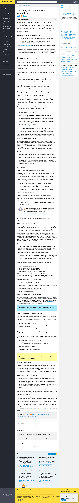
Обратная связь (33, 489)
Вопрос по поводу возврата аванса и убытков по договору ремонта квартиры (47, 480)
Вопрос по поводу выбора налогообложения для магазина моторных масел (26, 466)
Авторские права (31, 491)
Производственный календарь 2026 (69, 59)
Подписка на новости (44, 489)
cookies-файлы (70, 494)
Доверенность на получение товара (69, 71)
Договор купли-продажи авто (67, 75)
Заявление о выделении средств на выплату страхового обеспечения (35, 434)
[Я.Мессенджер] (25, 16)
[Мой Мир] (23, 16)
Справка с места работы (66, 69)
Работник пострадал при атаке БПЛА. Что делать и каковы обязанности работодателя (68, 38)
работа (33, 426)
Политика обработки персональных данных (27, 494)
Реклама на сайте (21, 491)
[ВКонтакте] (18, 16)
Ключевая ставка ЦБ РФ (66, 61)
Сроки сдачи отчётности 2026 (67, 55)
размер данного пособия (26, 45)
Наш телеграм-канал (69, 5)
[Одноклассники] (21, 16)
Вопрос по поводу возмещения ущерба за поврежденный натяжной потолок (27, 480)
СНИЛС (29, 125)
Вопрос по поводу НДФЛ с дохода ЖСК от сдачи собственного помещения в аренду (47, 464)
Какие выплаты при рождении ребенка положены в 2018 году (33, 438)
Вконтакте (20, 500)
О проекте (19, 489)
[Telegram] (19, 16)
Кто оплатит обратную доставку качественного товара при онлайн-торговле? (69, 14)
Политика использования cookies (46, 494)
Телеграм (18, 500)
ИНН (25, 125)
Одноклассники (23, 500)
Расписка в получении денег (67, 67)
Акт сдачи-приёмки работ (66, 73)
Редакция (26, 489)
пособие (27, 426)
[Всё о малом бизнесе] (7, 2)
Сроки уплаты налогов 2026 (67, 57)
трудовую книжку (23, 113)
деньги (20, 426)
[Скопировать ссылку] (26, 16)
